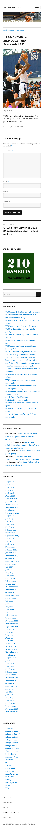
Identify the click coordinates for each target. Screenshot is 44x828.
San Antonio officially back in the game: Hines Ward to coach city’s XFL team (21, 436)
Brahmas (9, 728)
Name (6, 181)
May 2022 (9, 607)
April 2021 (9, 641)
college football (11, 737)
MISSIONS (7, 818)
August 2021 (10, 629)
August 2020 (10, 658)
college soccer (11, 740)
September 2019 (12, 686)
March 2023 (10, 578)
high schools (10, 754)
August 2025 (10, 516)
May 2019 (9, 698)
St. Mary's (9, 777)
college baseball (11, 731)
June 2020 (9, 663)
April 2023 (9, 575)
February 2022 (11, 615)
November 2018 (11, 712)
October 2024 (10, 533)
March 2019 (10, 703)
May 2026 (9, 490)
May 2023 (9, 573)
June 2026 (9, 487)
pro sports (9, 771)
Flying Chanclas (11, 751)
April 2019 (9, 700)
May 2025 (9, 521)
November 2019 (11, 681)
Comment (8, 151)
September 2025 (12, 513)
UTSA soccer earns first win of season (20, 326)
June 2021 (9, 635)
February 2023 (11, 581)
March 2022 (10, 612)
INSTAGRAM (8, 803)
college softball (11, 743)
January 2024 (10, 553)
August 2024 (10, 538)
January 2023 (10, 584)
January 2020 (10, 675)
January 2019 (10, 706)
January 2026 (10, 502)
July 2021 (9, 632)
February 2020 (11, 672)
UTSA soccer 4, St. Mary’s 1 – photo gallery (22, 312)
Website (6, 201)
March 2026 (10, 496)
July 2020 (9, 661)
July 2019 (9, 692)
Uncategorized (11, 782)
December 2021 (11, 621)
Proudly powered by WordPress (25, 824)
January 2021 (10, 646)
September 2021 (12, 627)
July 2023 (9, 567)
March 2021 (10, 644)
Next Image (20, 30)
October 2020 (10, 655)
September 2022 (12, 595)
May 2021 (9, 638)
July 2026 (9, 485)
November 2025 (11, 507)
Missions (9, 760)
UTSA (7, 785)
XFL (7, 788)
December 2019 (11, 678)
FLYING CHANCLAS (11, 813)
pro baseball (10, 768)
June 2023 (9, 570)
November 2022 (11, 590)
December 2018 (11, 709)
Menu (37, 7)
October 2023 (10, 558)
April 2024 (9, 544)
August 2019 (10, 689)
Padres (8, 765)
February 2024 (11, 550)
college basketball (12, 734)
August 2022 (10, 598)
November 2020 (11, 652)
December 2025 (11, 504)
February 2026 (11, 499)
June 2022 (9, 604)
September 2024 (12, 536)
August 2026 (10, 482)
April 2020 (9, 666)
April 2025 (9, 524)
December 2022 (11, 587)
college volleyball (12, 748)
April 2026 (9, 493)
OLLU (7, 763)
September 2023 (12, 561)
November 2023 (11, 556)
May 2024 (9, 541)
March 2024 (10, 547)
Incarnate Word (11, 757)
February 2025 (11, 530)
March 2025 (10, 527)
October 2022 (10, 592)
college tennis (11, 746)
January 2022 (10, 618)
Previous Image (8, 30)
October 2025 (10, 510)
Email (6, 191)
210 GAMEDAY (12, 7)
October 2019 (10, 683)
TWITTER (7, 798)
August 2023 (10, 564)
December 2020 (11, 649)
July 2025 (9, 519)
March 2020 (10, 669)
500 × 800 (19, 127)
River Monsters (11, 774)
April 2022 (9, 609)
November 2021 (11, 624)
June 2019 (9, 695)
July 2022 (9, 601)
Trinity (8, 780)
